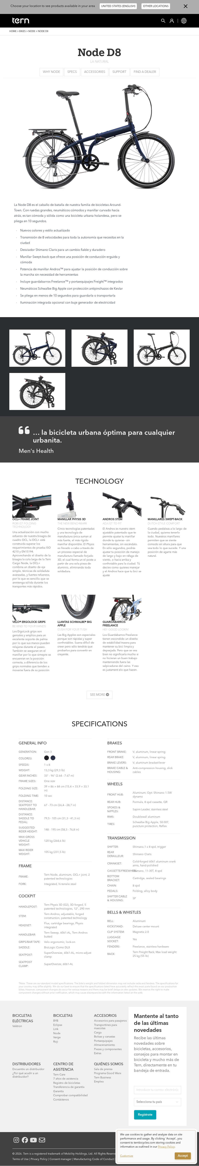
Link (55, 1029)
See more (98, 694)
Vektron (17, 1026)
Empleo (99, 1081)
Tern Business (102, 1077)
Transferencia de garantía (68, 1087)
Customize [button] (126, 1156)
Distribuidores (26, 1064)
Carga (97, 1032)
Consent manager (61, 1159)
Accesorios (105, 1016)
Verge (57, 1037)
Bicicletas (62, 1016)
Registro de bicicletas (66, 1083)
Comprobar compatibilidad (70, 1095)
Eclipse (57, 1025)
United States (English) (118, 6)
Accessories (94, 72)
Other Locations (155, 6)
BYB (55, 1020)
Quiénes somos (108, 1064)
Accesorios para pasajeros (110, 1020)
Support (119, 72)
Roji (55, 1041)
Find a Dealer (145, 72)
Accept (183, 1155)
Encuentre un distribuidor (28, 1069)
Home (13, 31)
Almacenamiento (104, 1045)
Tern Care (59, 1074)
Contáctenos (61, 1099)
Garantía (58, 1091)
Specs (72, 72)
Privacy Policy (39, 1159)
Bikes (22, 31)
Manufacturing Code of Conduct (94, 1159)
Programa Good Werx (107, 1073)
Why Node (51, 72)
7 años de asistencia (65, 1078)
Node (31, 31)
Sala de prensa (103, 1069)
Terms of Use (20, 1159)
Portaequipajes (103, 1041)
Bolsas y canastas (104, 1036)
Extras (97, 1053)
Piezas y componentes (108, 1049)
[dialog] (156, 1146)
